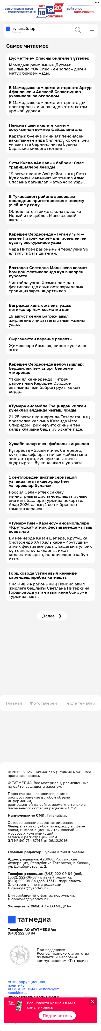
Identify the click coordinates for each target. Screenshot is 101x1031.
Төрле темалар (80, 703)
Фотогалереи (43, 703)
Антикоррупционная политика (26, 983)
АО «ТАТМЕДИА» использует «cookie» (33, 991)
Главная (14, 703)
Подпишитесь (57, 1015)
